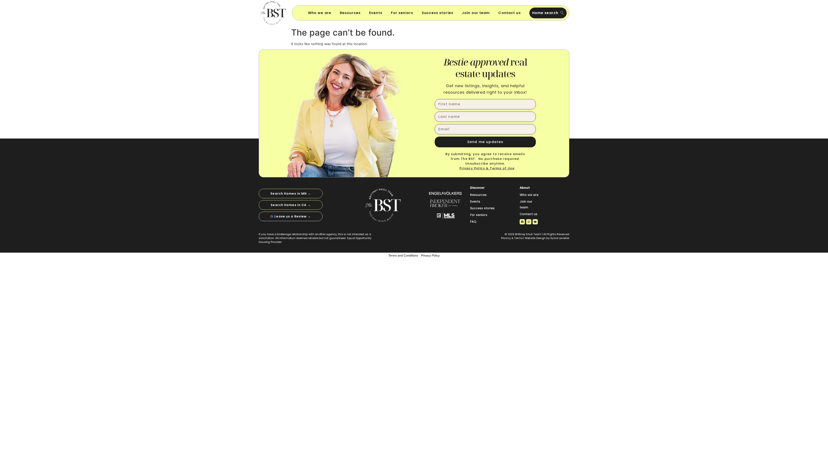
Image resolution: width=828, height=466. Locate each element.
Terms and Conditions (403, 255)
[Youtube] (535, 221)
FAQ (473, 221)
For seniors (402, 12)
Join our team (476, 12)
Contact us (509, 12)
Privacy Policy (430, 255)
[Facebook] (522, 221)
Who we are (319, 12)
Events (375, 12)
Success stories (437, 12)
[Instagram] (528, 221)
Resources (350, 12)
